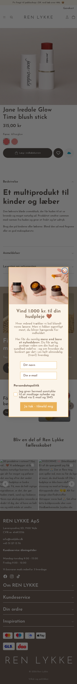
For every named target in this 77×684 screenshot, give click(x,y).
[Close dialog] (65, 271)
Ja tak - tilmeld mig (38, 406)
